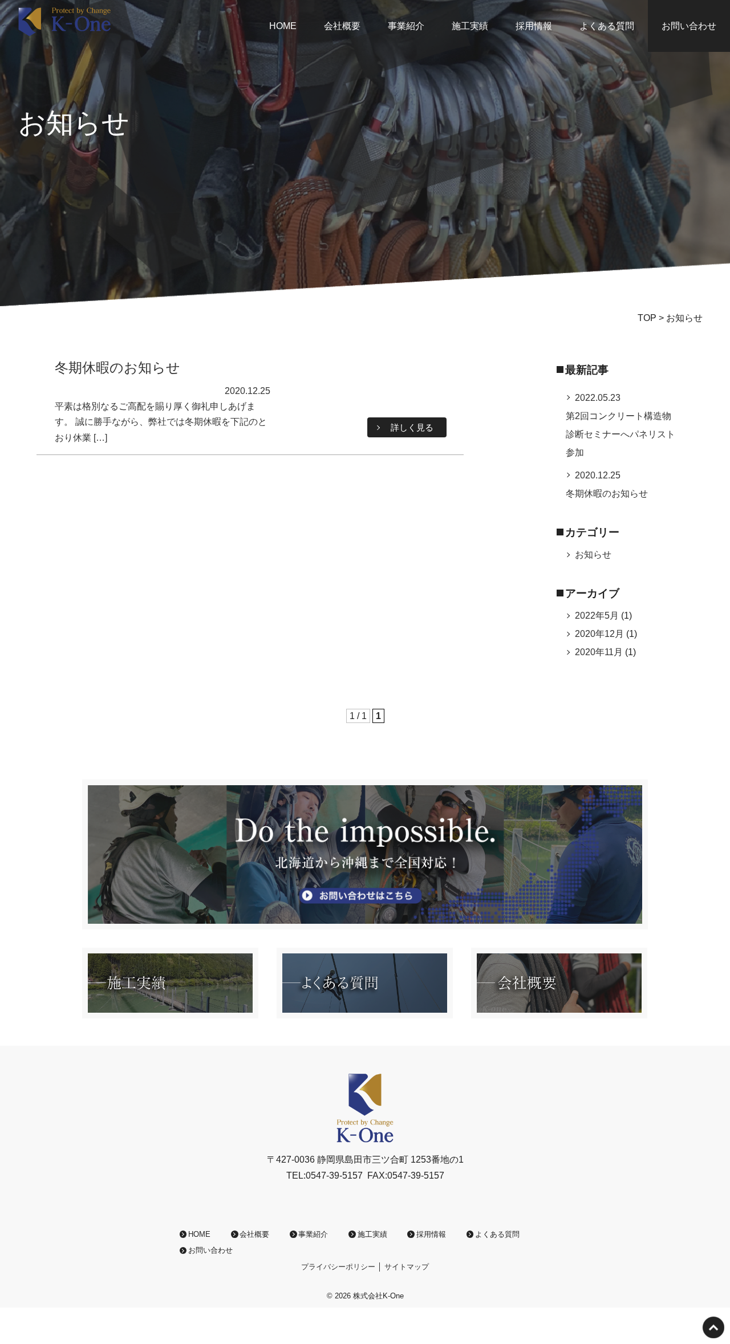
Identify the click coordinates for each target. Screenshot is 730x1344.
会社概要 (342, 26)
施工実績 (470, 26)
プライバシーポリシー (338, 1266)
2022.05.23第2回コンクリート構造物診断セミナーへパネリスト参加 (620, 425)
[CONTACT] (365, 922)
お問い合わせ (689, 26)
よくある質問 (606, 26)
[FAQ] (365, 1011)
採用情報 (534, 26)
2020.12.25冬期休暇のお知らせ (607, 484)
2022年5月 (597, 615)
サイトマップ (406, 1266)
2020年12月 (599, 634)
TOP (647, 318)
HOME (283, 26)
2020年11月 (599, 652)
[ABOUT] (559, 1011)
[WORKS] (170, 1011)
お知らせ (593, 554)
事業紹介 (406, 26)
